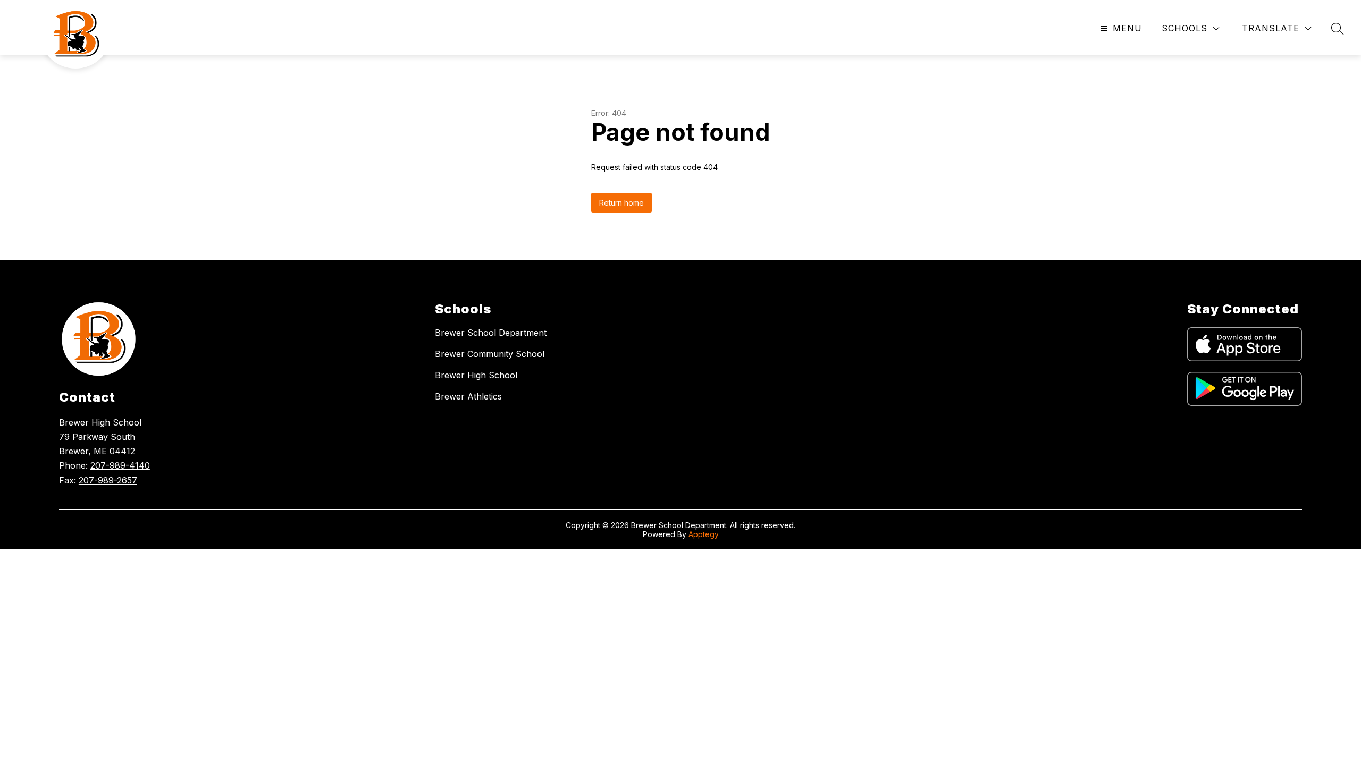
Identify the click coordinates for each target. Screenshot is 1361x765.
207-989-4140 (120, 465)
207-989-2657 (108, 480)
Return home (621, 202)
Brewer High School (476, 375)
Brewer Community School (489, 353)
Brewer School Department (491, 332)
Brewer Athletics (468, 396)
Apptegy (703, 534)
